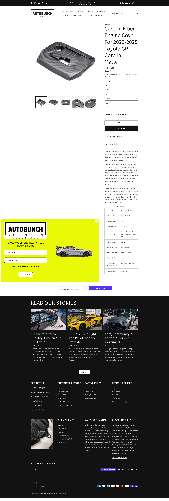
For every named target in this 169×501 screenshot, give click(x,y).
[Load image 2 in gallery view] (53, 102)
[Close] (96, 221)
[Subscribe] (64, 469)
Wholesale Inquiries (90, 398)
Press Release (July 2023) (65, 439)
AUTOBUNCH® (38, 493)
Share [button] (108, 81)
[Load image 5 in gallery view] (90, 102)
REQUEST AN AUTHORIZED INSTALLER (117, 114)
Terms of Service (116, 398)
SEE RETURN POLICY (111, 144)
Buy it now (121, 128)
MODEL (106, 103)
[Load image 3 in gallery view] (65, 102)
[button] (128, 13)
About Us (60, 425)
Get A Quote (61, 388)
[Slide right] (98, 102)
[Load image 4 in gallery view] (78, 102)
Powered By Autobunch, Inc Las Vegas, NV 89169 (54, 493)
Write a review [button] (100, 288)
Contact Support (62, 398)
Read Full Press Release (119, 458)
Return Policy (115, 395)
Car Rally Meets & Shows (92, 395)
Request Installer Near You (65, 405)
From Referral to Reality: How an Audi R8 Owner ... (47, 338)
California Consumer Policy (119, 402)
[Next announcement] (105, 3)
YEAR (106, 86)
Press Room (61, 432)
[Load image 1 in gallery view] (41, 102)
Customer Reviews (63, 391)
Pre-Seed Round (62, 442)
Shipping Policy (116, 391)
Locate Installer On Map (64, 402)
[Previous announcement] (64, 3)
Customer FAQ (62, 395)
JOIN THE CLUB (26, 274)
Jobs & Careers (62, 429)
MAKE (106, 94)
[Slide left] (33, 102)
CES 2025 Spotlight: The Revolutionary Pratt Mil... (83, 338)
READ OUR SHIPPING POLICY (114, 137)
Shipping (107, 71)
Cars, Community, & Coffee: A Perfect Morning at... (119, 338)
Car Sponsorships (90, 391)
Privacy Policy (116, 388)
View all (84, 372)
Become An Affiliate (90, 388)
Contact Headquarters (64, 435)
